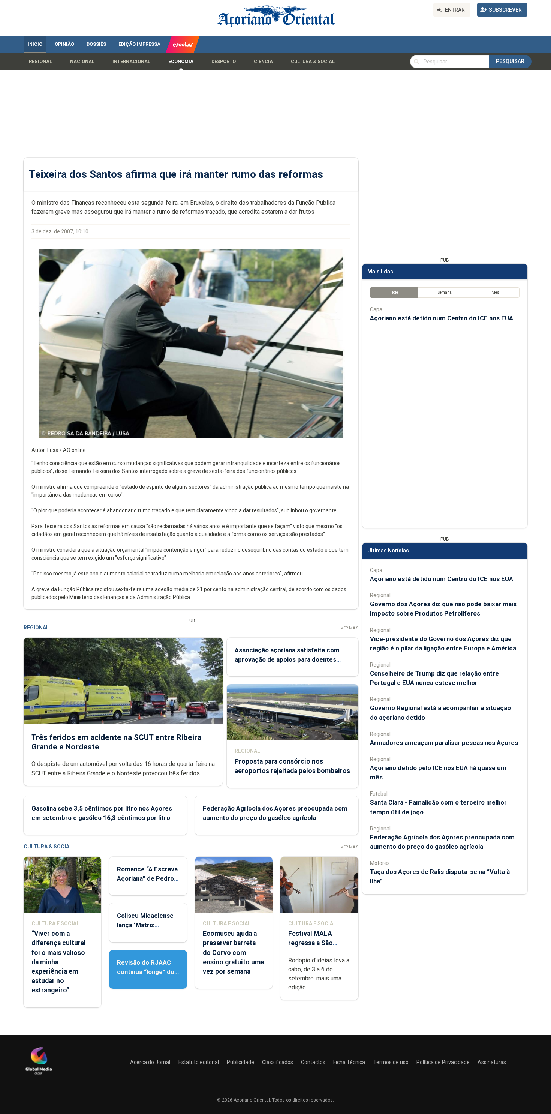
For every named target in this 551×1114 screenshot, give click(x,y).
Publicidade (240, 1062)
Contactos (313, 1062)
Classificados (277, 1062)
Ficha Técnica (349, 1062)
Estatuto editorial (198, 1062)
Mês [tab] (495, 292)
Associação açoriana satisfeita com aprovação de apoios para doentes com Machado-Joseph (287, 659)
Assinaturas (492, 1062)
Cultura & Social (313, 61)
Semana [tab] (445, 292)
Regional (40, 61)
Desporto (223, 61)
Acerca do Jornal (150, 1062)
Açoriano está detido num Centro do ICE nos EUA (441, 318)
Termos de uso (391, 1062)
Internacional (131, 61)
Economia (180, 61)
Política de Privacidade (443, 1062)
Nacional (82, 61)
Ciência (263, 61)
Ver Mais (349, 628)
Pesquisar (510, 61)
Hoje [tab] (394, 292)
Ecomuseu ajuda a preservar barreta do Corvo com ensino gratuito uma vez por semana (233, 952)
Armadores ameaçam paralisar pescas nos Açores (444, 742)
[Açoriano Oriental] (39, 1075)
